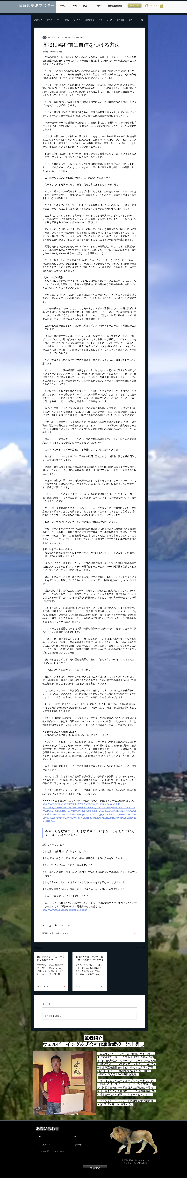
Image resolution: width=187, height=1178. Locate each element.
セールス (77, 20)
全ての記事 (38, 20)
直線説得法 (89, 20)
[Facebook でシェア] (43, 925)
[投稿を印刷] (68, 925)
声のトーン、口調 (105, 20)
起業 (130, 20)
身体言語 (120, 20)
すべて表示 (140, 948)
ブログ (49, 20)
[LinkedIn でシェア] (56, 925)
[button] (162, 5)
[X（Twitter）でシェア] (50, 925)
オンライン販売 (63, 20)
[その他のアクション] (135, 37)
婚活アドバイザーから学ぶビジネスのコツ (50, 958)
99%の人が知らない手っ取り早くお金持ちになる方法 (89, 958)
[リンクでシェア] (62, 925)
